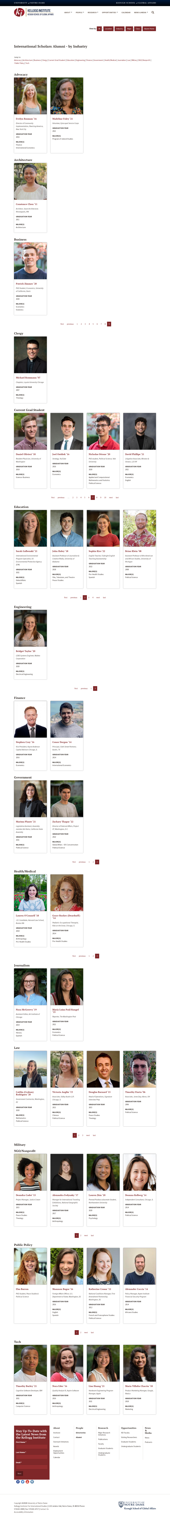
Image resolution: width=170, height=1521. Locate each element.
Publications (103, 1439)
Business (37, 60)
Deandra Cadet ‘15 (26, 1195)
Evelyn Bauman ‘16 (26, 118)
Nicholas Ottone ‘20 (99, 454)
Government (98, 60)
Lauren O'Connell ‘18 (27, 915)
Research (92, 12)
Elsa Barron (22, 1289)
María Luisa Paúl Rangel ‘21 (65, 1011)
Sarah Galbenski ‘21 (26, 551)
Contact (56, 1437)
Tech (27, 63)
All (99, 29)
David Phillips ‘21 (134, 454)
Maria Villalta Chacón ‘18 (139, 1386)
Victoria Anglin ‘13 (62, 1092)
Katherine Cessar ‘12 (100, 1289)
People (79, 12)
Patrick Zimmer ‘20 (26, 283)
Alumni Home (149, 29)
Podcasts (148, 1442)
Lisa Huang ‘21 (97, 1386)
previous (70, 324)
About (67, 12)
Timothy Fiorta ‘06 (135, 1092)
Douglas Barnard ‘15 (100, 1092)
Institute (56, 1433)
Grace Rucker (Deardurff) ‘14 (66, 916)
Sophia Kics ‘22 (97, 551)
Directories (81, 1433)
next (111, 497)
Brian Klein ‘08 (133, 551)
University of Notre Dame (37, 1503)
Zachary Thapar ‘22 (62, 821)
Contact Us (44, 1509)
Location (108, 29)
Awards (56, 1446)
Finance (89, 60)
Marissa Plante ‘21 (26, 821)
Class (138, 29)
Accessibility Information (23, 1512)
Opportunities (109, 12)
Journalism (121, 60)
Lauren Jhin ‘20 (97, 1195)
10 (105, 497)
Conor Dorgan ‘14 (61, 742)
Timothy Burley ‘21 (26, 1386)
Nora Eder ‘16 (59, 1386)
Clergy (44, 60)
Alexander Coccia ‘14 (136, 1289)
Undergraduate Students (104, 1454)
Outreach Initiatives (61, 1442)
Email (19, 1462)
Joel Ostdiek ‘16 (60, 454)
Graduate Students (105, 1448)
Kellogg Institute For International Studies (30, 1506)
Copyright (18, 1503)
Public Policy (19, 63)
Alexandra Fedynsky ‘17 (65, 1195)
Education (70, 60)
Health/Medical (110, 60)
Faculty (101, 1444)
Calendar (125, 12)
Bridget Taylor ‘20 (25, 651)
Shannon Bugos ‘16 (62, 1289)
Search (153, 14)
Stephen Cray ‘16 (25, 742)
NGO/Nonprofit (144, 60)
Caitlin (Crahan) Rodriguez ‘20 (25, 1093)
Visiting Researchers (129, 1437)
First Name (21, 1442)
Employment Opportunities (58, 1452)
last (117, 497)
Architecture (27, 60)
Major (129, 29)
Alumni (79, 1437)
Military (134, 60)
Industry (119, 29)
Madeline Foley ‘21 (62, 118)
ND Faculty (125, 1433)
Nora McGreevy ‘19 (26, 1009)
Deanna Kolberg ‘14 (135, 1195)
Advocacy (17, 60)
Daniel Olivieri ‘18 (26, 454)
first (62, 324)
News (147, 1437)
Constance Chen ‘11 (26, 204)
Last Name (21, 1452)
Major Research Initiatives (104, 1434)
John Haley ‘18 (60, 551)
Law (128, 60)
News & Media (140, 12)
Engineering (80, 60)
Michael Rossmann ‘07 (28, 377)
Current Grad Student (56, 60)
